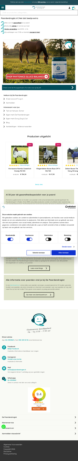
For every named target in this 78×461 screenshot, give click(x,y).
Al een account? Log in (14, 99)
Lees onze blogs (37, 268)
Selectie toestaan (39, 253)
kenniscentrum (15, 285)
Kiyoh (39, 406)
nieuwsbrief (27, 2)
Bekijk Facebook (13, 349)
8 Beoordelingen (25, 165)
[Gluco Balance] (39, 83)
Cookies (7, 447)
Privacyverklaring (10, 454)
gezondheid (17, 23)
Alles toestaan (63, 253)
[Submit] (75, 11)
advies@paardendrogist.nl (17, 370)
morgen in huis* (35, 32)
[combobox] (39, 12)
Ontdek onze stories (14, 359)
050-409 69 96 (23, 340)
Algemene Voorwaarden (13, 444)
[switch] (29, 239)
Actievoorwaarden (24, 126)
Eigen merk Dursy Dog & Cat (17, 119)
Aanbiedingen (11, 126)
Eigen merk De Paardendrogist (17, 115)
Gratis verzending (11, 29)
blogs (19, 259)
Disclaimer (7, 451)
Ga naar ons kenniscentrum (36, 295)
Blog (8, 123)
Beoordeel (37, 409)
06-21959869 (9, 340)
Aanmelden (10, 103)
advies (14, 26)
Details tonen (67, 247)
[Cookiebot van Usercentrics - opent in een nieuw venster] (67, 207)
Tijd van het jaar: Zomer (15, 111)
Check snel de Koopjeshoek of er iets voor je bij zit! (22, 88)
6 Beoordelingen (53, 165)
